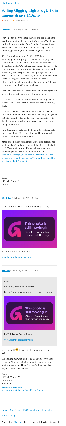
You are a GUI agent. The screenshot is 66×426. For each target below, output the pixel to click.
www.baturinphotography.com (16, 257)
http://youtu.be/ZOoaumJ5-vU (16, 161)
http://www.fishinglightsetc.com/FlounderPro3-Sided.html (29, 158)
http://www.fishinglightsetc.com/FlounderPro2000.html (28, 154)
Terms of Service (50, 410)
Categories (15, 410)
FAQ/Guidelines (31, 410)
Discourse (18, 422)
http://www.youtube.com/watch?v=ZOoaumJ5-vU (25, 390)
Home (4, 410)
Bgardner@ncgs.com (12, 387)
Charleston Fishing (10, 3)
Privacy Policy (8, 415)
